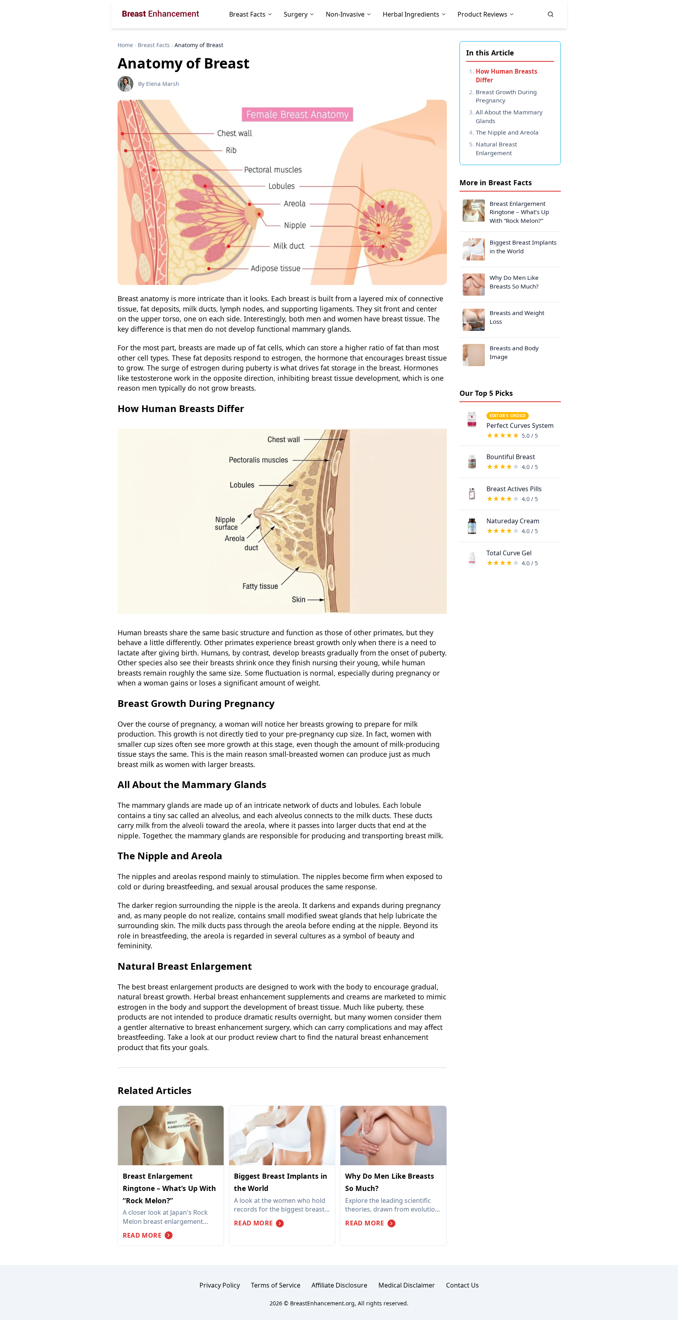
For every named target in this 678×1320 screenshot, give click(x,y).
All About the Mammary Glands (509, 116)
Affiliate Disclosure (339, 1285)
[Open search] (550, 14)
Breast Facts (154, 45)
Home (125, 45)
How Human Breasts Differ (506, 75)
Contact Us (462, 1285)
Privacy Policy (219, 1285)
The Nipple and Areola (507, 132)
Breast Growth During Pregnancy (506, 96)
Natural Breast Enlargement (496, 148)
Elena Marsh (162, 83)
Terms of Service (275, 1285)
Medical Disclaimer (406, 1285)
